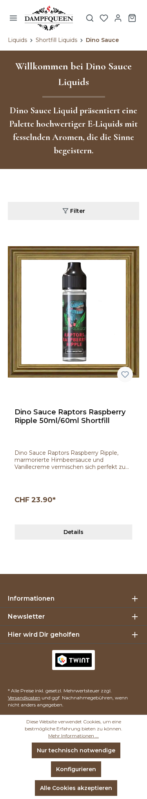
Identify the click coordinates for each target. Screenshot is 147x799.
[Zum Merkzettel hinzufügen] (125, 374)
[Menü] (13, 18)
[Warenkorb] (132, 18)
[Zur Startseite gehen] (49, 18)
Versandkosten (24, 698)
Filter (77, 210)
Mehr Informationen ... (73, 736)
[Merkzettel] (104, 18)
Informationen (31, 598)
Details (73, 532)
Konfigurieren (76, 769)
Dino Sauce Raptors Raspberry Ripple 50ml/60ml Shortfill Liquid (70, 416)
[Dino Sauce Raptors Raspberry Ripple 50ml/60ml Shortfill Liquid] (73, 312)
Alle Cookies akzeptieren (76, 788)
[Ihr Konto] (118, 18)
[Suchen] (90, 18)
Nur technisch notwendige (76, 750)
